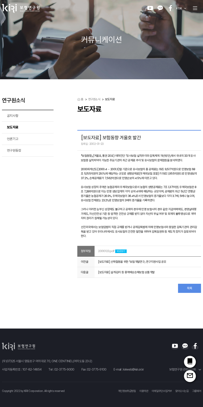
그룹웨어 (196, 391)
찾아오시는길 (182, 391)
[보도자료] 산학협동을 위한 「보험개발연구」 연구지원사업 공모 (132, 262)
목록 (189, 288)
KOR (179, 8)
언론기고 (12, 139)
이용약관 (143, 391)
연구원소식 (94, 99)
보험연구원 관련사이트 (183, 369)
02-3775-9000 (64, 369)
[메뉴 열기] (195, 8)
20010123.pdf (106, 251)
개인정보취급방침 (127, 391)
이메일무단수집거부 (162, 391)
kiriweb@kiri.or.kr (133, 369)
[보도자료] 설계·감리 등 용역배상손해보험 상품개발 (126, 272)
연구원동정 (14, 150)
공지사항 (12, 115)
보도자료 (12, 127)
